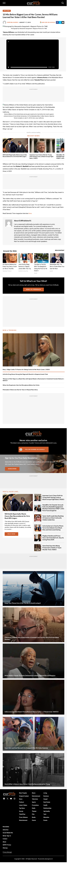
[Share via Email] (63, 22)
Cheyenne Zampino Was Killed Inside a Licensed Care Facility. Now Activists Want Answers (32, 638)
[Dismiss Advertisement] (8, 41)
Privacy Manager (7, 852)
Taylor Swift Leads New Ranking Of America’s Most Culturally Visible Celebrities (53, 518)
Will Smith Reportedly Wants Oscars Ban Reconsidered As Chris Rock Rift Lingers (15, 155)
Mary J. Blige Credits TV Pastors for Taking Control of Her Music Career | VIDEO (26, 369)
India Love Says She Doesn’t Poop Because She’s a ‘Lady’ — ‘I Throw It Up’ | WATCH (31, 712)
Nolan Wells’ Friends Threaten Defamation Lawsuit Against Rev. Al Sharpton (30, 675)
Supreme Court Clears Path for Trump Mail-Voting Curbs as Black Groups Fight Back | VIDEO (41, 156)
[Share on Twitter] (60, 22)
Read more (13, 534)
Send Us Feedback (33, 289)
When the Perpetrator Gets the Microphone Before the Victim (21, 385)
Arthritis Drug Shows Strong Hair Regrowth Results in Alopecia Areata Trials (25, 374)
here (30, 213)
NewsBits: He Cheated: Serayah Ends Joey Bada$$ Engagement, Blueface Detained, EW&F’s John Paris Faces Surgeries (53, 507)
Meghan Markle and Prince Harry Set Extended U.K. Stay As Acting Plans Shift (53, 537)
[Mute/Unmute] (57, 67)
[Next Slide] (62, 149)
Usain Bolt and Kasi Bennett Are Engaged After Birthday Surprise (26, 748)
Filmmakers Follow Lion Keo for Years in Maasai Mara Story (20, 389)
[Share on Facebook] (57, 22)
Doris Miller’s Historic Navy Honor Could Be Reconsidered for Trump (27, 784)
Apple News (7, 10)
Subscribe (12, 469)
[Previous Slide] (4, 149)
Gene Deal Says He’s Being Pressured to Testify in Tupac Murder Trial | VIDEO (51, 547)
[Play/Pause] (8, 67)
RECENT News (33, 136)
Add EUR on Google (48, 22)
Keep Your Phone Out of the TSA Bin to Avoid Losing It (23, 603)
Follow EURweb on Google (35, 449)
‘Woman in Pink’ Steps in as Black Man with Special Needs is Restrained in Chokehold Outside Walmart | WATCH (33, 379)
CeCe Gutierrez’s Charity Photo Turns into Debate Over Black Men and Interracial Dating (52, 528)
